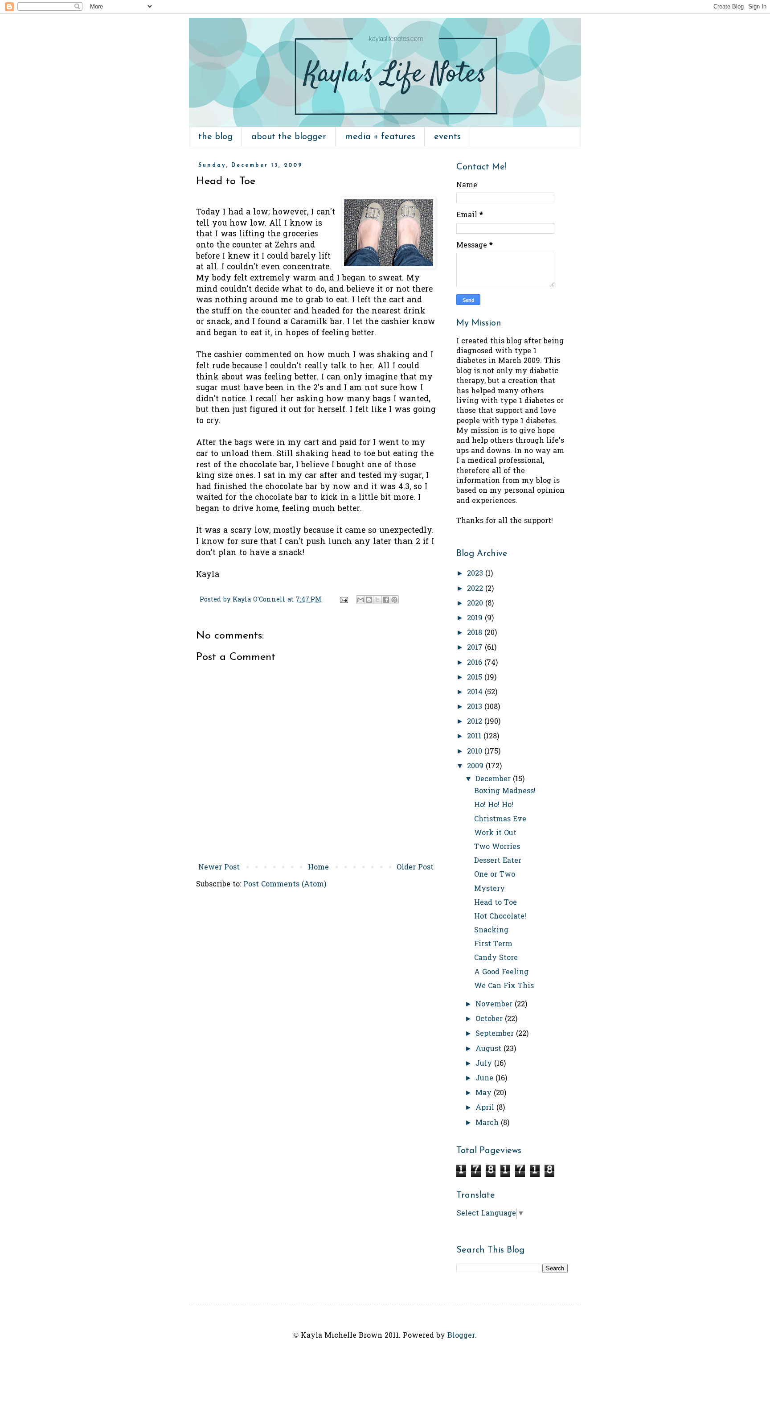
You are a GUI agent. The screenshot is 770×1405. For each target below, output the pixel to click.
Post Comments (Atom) (284, 884)
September (495, 1034)
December (494, 779)
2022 (476, 589)
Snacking (491, 930)
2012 (475, 722)
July (484, 1064)
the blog (215, 136)
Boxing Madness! (505, 791)
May (484, 1093)
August (489, 1049)
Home (318, 867)
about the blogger (288, 136)
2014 (476, 692)
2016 (475, 663)
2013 (475, 707)
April (485, 1108)
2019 (476, 618)
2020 (476, 603)
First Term (493, 944)
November (495, 1004)
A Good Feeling (501, 972)
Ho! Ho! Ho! (493, 805)
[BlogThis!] (369, 599)
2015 (475, 677)
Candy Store (496, 958)
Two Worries (497, 847)
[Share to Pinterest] (394, 599)
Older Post (415, 867)
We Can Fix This (504, 986)
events (447, 136)
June (485, 1078)
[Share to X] (377, 599)
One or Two (494, 874)
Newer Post (219, 867)
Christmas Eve (500, 819)
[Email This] (360, 599)
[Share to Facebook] (385, 599)
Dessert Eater (497, 861)
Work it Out (495, 833)
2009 (476, 766)
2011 (475, 736)
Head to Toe (495, 903)
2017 (476, 648)
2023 (476, 574)
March (488, 1123)
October (490, 1019)
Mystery (489, 889)
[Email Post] (343, 600)
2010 (475, 751)
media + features (380, 136)
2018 (475, 633)
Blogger (461, 1336)
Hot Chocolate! (500, 916)
